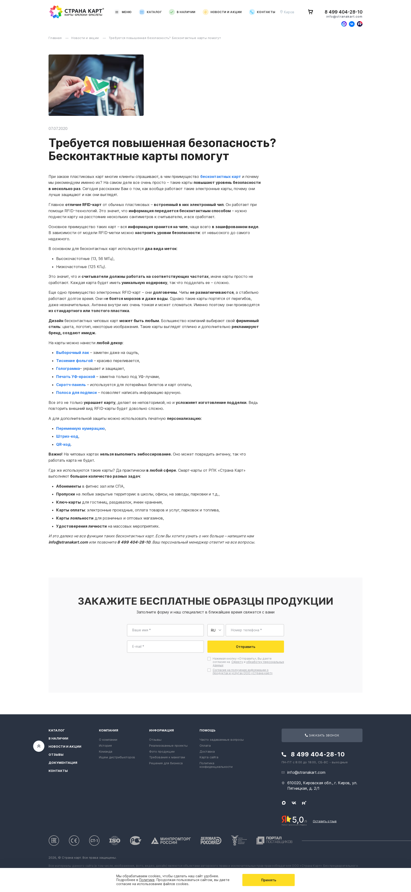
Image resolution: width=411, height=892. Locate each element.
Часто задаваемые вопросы (222, 739)
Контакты (266, 12)
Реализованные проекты (168, 745)
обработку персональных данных (248, 663)
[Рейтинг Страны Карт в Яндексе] (294, 820)
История (105, 745)
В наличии (186, 12)
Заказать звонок (323, 735)
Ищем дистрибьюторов (117, 757)
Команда (105, 751)
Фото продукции (162, 751)
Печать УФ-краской (75, 376)
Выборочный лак (72, 352)
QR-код (63, 444)
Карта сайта (209, 757)
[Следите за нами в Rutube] (359, 24)
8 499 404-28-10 (343, 12)
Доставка (207, 751)
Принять (268, 880)
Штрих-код (67, 436)
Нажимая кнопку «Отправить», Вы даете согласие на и (248, 662)
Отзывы (56, 754)
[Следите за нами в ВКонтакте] (352, 24)
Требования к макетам (167, 757)
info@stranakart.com (344, 16)
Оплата (205, 745)
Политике (147, 880)
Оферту (237, 662)
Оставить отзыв (325, 821)
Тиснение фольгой (74, 360)
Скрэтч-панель (71, 384)
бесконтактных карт (220, 176)
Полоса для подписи (76, 392)
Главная (56, 38)
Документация (63, 763)
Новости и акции (226, 12)
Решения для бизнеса (166, 763)
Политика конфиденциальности (216, 765)
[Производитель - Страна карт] (77, 12)
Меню (127, 12)
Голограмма (68, 368)
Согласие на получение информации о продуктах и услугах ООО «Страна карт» (243, 671)
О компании (108, 739)
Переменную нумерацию (80, 428)
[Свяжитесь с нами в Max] (344, 24)
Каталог (154, 12)
